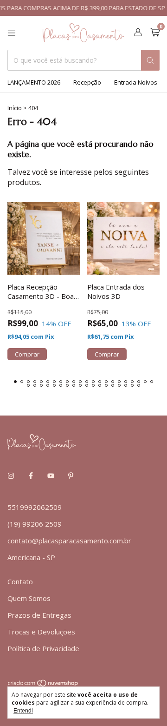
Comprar (27, 354)
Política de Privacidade (43, 648)
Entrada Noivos (135, 82)
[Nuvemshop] (43, 684)
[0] (155, 33)
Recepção (87, 82)
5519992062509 (34, 507)
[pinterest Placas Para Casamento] (70, 475)
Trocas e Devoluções (41, 631)
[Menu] (11, 33)
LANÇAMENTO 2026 (33, 82)
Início (14, 108)
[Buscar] (150, 60)
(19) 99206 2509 (34, 523)
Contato (20, 581)
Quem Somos (29, 598)
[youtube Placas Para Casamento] (50, 475)
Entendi (23, 710)
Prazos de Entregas (39, 615)
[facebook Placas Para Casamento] (30, 475)
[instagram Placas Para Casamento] (10, 475)
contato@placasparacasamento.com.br (69, 540)
